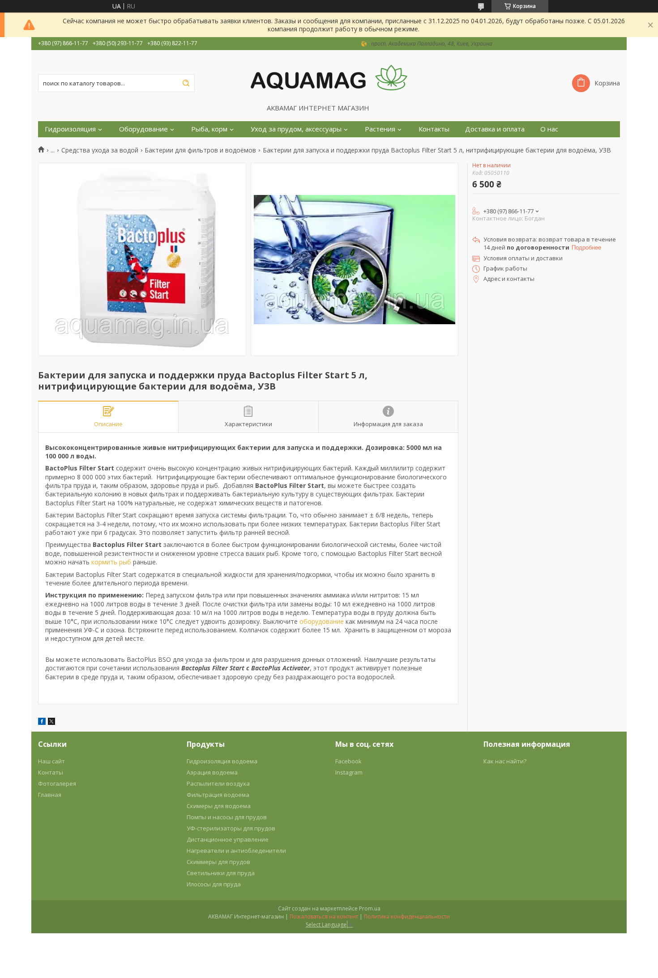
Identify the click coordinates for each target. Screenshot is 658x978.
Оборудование (143, 129)
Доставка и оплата (495, 129)
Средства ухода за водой (99, 150)
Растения (380, 129)
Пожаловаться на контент (324, 916)
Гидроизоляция (70, 129)
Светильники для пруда (221, 873)
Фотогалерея (57, 783)
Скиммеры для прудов (218, 862)
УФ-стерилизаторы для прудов (231, 828)
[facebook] (42, 722)
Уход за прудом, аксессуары (296, 129)
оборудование (321, 621)
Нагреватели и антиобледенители (236, 851)
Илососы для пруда (214, 884)
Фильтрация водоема (218, 795)
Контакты (434, 129)
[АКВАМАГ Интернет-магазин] (329, 77)
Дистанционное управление (228, 839)
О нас (549, 129)
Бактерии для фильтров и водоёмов (200, 150)
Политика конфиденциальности (407, 916)
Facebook (348, 761)
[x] (51, 722)
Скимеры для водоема (219, 806)
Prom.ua (369, 908)
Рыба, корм (209, 129)
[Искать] (186, 83)
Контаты (50, 772)
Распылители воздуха (218, 783)
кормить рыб (111, 562)
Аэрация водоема (212, 772)
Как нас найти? (504, 761)
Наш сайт (51, 761)
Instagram (349, 772)
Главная (49, 795)
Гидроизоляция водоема (222, 761)
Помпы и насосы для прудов (227, 817)
